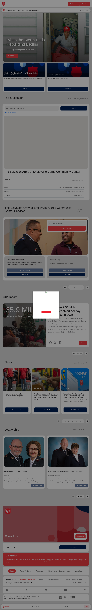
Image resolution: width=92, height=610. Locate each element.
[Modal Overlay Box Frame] (46, 305)
